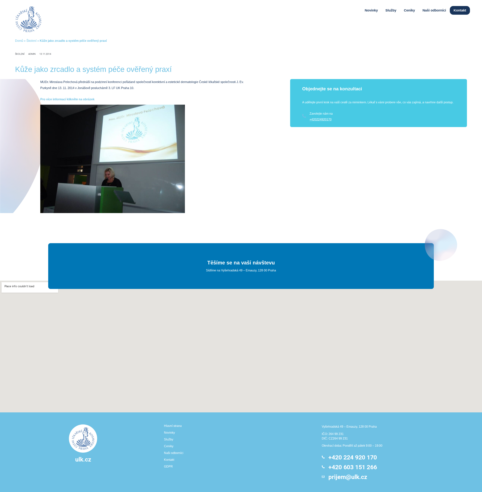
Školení (31, 40)
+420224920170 (321, 119)
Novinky (371, 10)
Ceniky (168, 446)
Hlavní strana (173, 425)
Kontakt (460, 10)
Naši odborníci (434, 10)
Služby (390, 10)
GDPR (168, 466)
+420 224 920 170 (352, 457)
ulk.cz (83, 459)
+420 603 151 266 (352, 467)
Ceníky (409, 10)
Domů (19, 40)
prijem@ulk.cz (347, 477)
